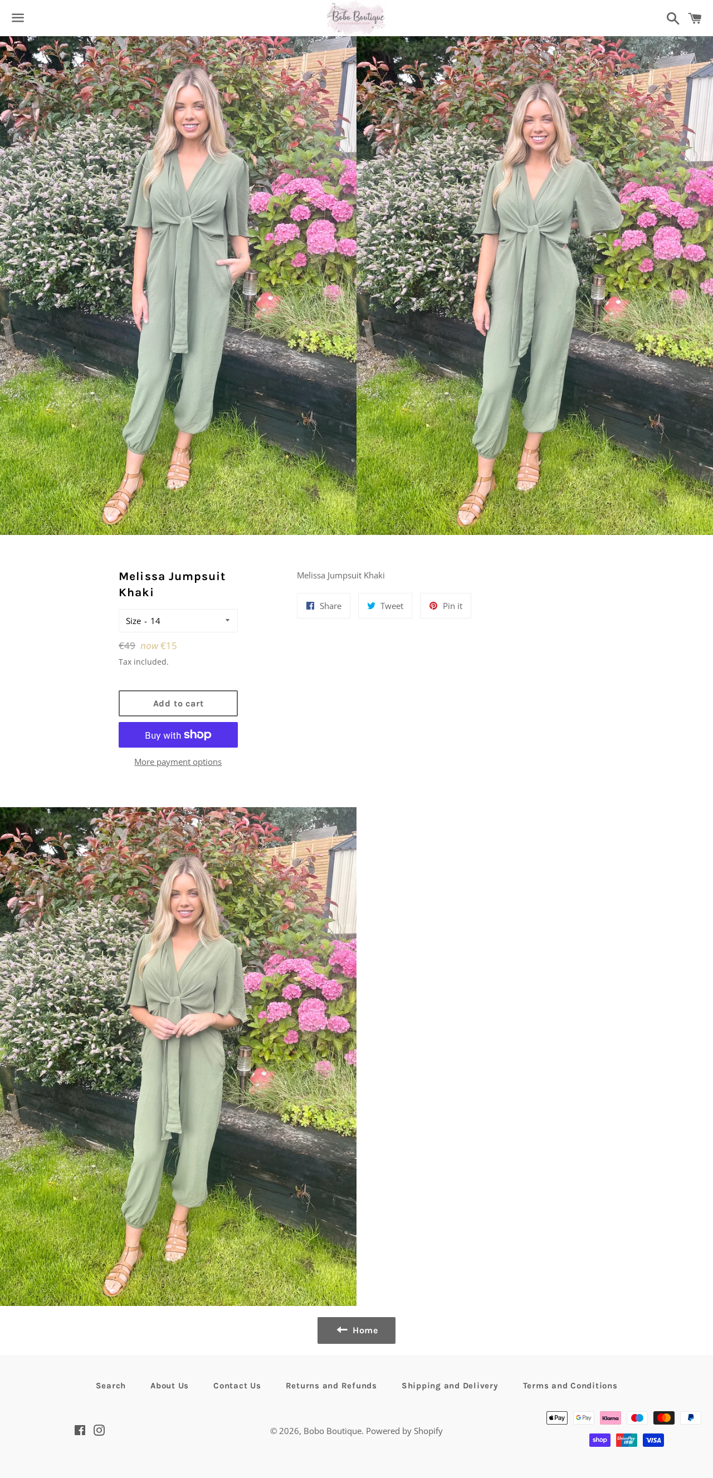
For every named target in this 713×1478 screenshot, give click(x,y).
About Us (169, 1386)
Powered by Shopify (404, 1430)
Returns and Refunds (331, 1386)
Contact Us (237, 1386)
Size (133, 620)
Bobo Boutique (333, 1430)
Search (111, 1386)
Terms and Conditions (570, 1386)
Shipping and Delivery (450, 1386)
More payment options (178, 761)
